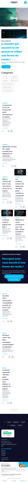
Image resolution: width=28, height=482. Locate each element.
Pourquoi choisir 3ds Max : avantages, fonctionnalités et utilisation (8, 341)
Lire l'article (6, 66)
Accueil (12, 21)
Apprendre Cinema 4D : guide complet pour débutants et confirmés (9, 151)
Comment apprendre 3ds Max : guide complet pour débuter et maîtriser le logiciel (6, 379)
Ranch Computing (7, 90)
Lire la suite (4, 128)
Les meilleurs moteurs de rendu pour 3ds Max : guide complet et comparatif (19, 187)
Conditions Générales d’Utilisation (9, 444)
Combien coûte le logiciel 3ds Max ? (6, 223)
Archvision (3, 452)
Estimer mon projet (14, 279)
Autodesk (3, 453)
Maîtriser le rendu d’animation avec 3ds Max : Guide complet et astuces (19, 227)
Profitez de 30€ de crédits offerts (14, 276)
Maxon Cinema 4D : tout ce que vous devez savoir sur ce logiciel (7, 185)
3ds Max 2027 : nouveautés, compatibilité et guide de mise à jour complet (7, 303)
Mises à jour (14, 80)
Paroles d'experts (7, 87)
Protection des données (6, 442)
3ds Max (5, 76)
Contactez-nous (4, 459)
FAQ (2, 461)
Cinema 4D (14, 76)
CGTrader (3, 455)
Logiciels (5, 80)
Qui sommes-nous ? (5, 441)
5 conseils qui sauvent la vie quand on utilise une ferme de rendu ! (11, 51)
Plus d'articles (14, 410)
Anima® (3, 450)
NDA (2, 446)
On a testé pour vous (8, 83)
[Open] (25, 2)
